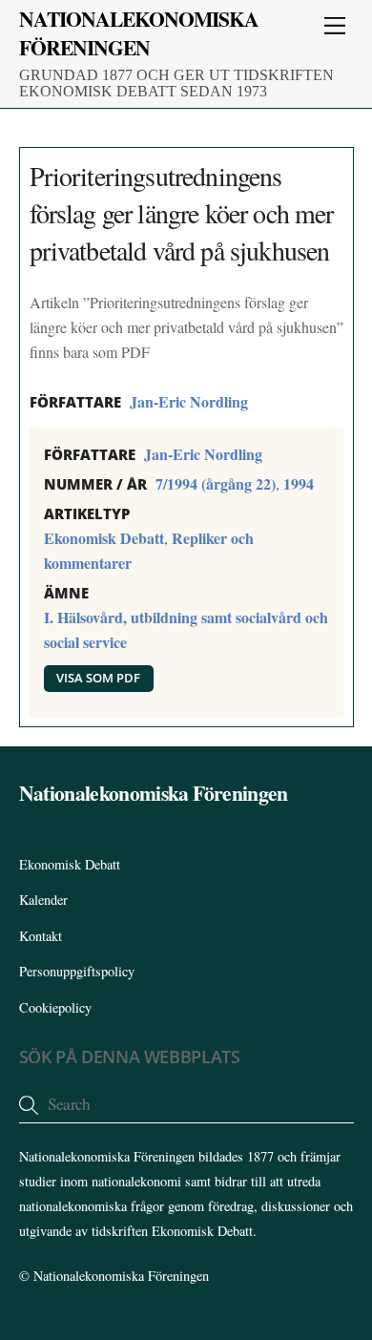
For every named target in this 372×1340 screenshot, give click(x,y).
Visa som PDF (98, 677)
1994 (298, 483)
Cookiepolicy (55, 1007)
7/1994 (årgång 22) (215, 483)
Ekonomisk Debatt (104, 538)
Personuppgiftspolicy (76, 971)
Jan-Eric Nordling (189, 401)
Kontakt (40, 936)
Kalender (43, 899)
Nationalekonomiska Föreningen (121, 1276)
